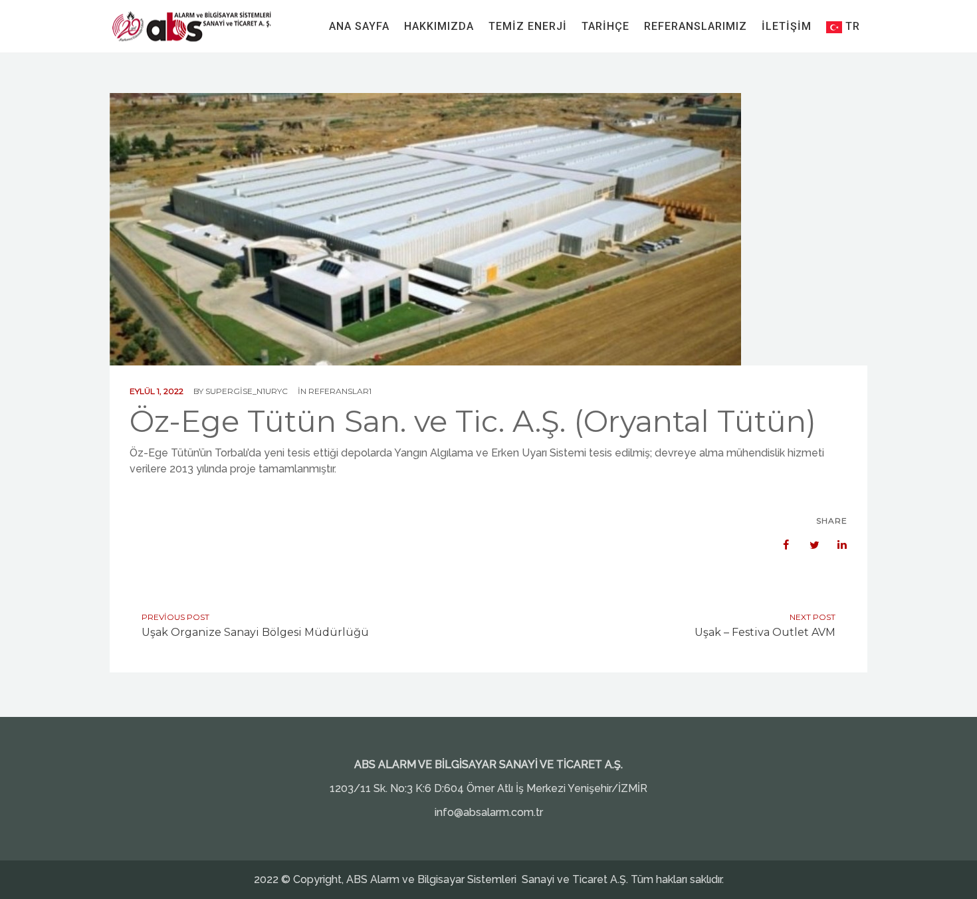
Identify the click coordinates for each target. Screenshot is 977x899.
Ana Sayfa (359, 26)
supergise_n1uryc (246, 391)
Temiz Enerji (528, 26)
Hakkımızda (439, 26)
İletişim (787, 26)
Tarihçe (605, 26)
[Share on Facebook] (780, 545)
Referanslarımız (695, 26)
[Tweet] (807, 545)
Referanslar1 (340, 391)
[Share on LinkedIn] (835, 545)
